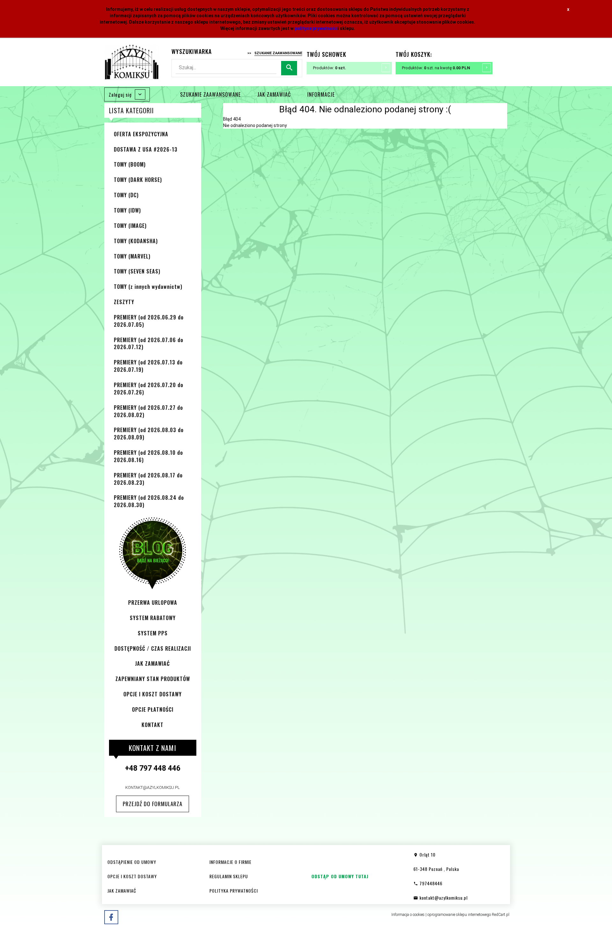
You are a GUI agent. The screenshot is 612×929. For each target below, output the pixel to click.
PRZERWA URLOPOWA (152, 602)
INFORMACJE (321, 94)
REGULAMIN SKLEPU (228, 876)
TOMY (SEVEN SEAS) (137, 271)
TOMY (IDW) (127, 210)
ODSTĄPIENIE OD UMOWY (131, 861)
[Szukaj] (289, 68)
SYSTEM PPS (153, 633)
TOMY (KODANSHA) (136, 241)
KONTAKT (153, 725)
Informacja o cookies (408, 914)
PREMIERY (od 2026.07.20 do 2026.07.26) (148, 388)
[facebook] (111, 917)
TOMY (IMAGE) (130, 225)
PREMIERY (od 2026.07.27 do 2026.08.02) (148, 411)
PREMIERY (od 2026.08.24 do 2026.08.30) (149, 501)
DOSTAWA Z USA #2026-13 (146, 149)
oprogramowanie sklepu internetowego (459, 914)
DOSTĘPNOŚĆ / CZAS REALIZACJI (152, 648)
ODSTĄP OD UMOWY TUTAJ (339, 876)
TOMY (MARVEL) (132, 256)
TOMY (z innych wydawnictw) (148, 286)
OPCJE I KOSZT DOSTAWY (152, 694)
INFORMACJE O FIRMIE (230, 861)
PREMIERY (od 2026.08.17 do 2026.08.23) (148, 478)
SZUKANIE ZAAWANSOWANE (210, 94)
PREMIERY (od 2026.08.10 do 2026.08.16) (148, 456)
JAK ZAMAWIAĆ (274, 94)
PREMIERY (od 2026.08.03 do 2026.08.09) (149, 433)
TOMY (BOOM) (130, 164)
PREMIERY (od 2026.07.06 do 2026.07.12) (148, 343)
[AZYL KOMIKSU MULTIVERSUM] (131, 61)
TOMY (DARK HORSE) (138, 180)
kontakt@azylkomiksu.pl (152, 787)
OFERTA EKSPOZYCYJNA (141, 134)
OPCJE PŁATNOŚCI (152, 709)
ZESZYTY (124, 302)
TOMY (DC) (126, 195)
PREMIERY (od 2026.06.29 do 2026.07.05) (149, 320)
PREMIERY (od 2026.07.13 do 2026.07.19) (148, 365)
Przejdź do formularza (152, 804)
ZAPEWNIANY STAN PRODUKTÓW (152, 679)
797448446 (430, 883)
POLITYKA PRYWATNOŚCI (233, 890)
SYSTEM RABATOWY (153, 618)
